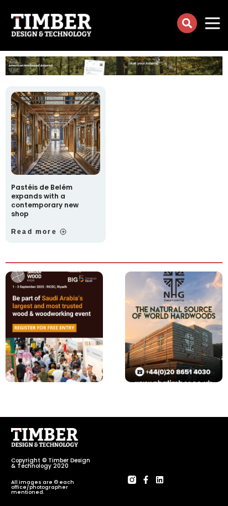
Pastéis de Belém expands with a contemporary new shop (45, 200)
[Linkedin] (160, 480)
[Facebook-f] (146, 480)
